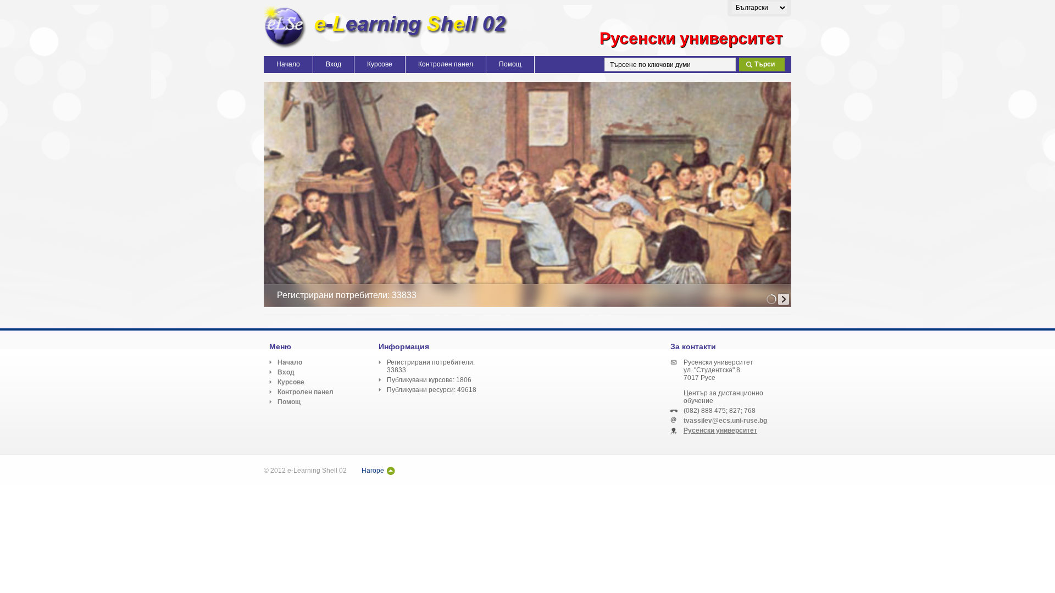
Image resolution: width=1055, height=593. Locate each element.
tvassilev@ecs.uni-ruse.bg (725, 420)
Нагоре (373, 470)
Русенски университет (720, 430)
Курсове (379, 64)
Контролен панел (445, 64)
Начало (288, 64)
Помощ (510, 64)
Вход (333, 64)
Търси (764, 64)
